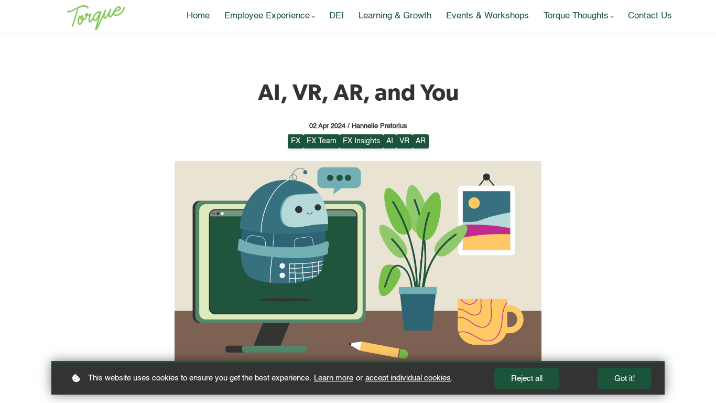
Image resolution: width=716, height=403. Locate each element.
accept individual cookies (408, 378)
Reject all (527, 379)
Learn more (333, 378)
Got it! (624, 379)
